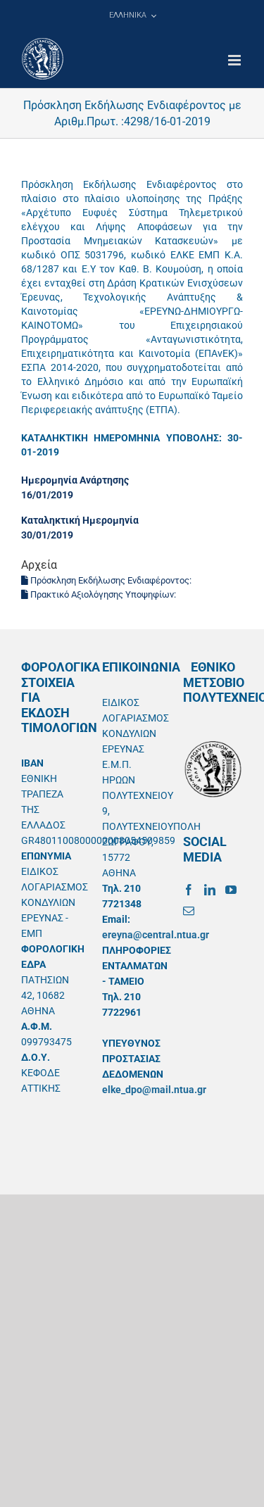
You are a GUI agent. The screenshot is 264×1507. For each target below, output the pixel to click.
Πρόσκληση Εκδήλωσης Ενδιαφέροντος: (111, 580)
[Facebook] (188, 889)
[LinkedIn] (209, 889)
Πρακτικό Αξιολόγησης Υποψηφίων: (103, 594)
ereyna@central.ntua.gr (155, 934)
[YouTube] (231, 889)
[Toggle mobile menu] (235, 60)
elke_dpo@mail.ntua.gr (154, 1089)
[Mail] (188, 910)
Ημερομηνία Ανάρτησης (75, 480)
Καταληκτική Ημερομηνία (80, 520)
